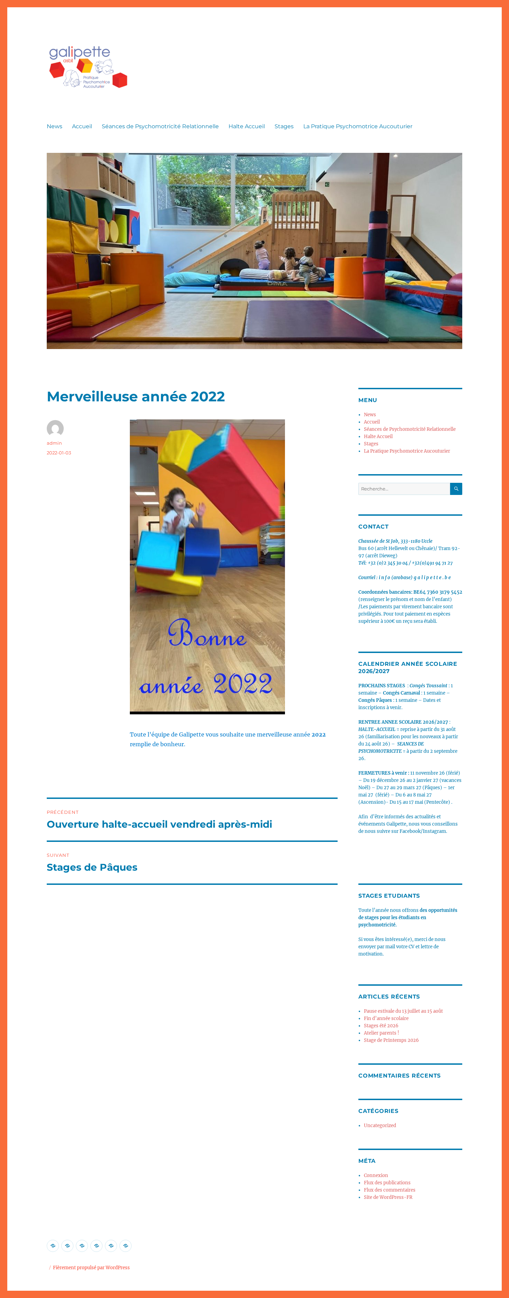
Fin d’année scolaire (386, 1018)
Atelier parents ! (381, 1033)
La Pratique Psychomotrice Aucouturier (357, 126)
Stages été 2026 (381, 1026)
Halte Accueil (247, 126)
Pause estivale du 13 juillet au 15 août (403, 1011)
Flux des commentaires (390, 1190)
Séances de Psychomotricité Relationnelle (160, 126)
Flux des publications (387, 1183)
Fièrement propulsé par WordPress (91, 1268)
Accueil (82, 126)
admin (54, 443)
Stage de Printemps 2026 (391, 1040)
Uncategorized (380, 1126)
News (54, 126)
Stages (284, 126)
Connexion (376, 1175)
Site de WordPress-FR (388, 1197)
